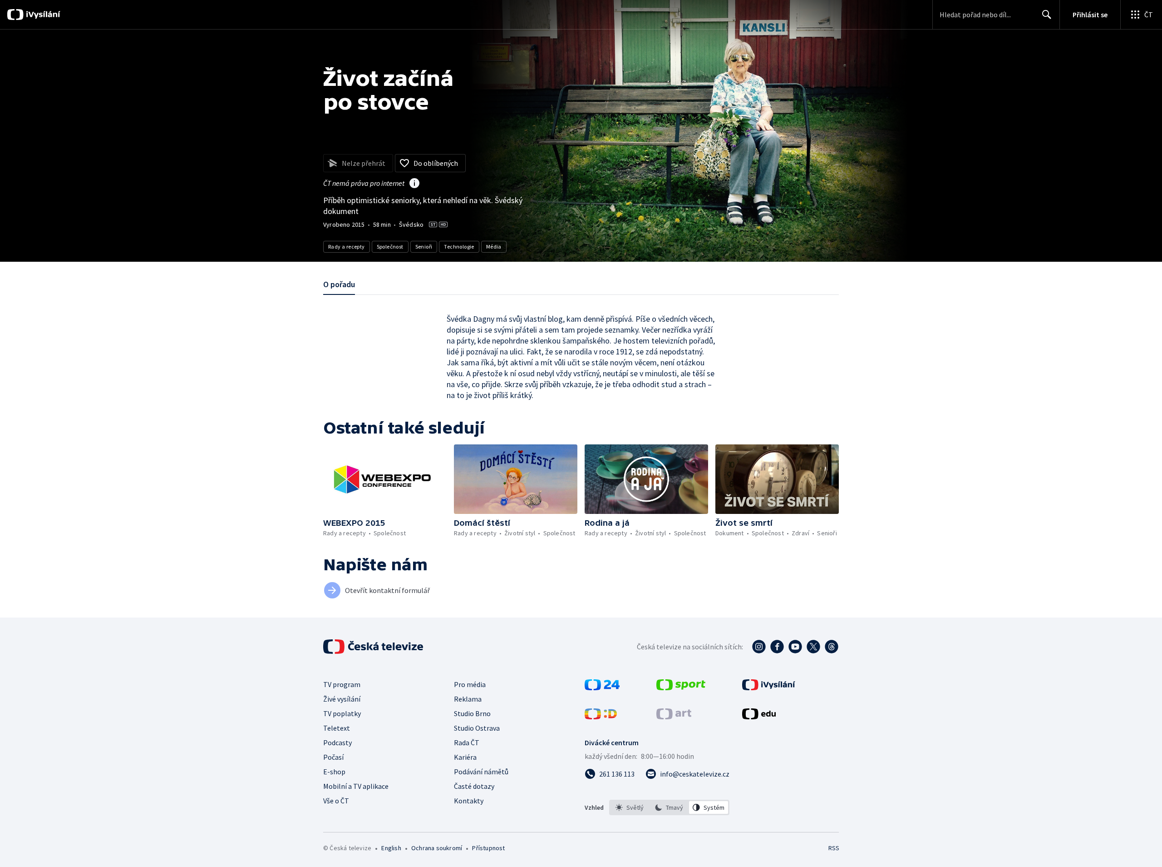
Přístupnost (488, 848)
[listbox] (669, 807)
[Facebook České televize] (777, 646)
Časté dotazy (474, 786)
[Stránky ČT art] (673, 716)
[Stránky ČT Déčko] (601, 716)
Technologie (459, 246)
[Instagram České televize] (759, 646)
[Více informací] (414, 184)
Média (494, 246)
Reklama (468, 698)
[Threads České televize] (831, 646)
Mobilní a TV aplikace (356, 786)
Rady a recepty (346, 246)
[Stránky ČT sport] (680, 687)
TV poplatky (342, 713)
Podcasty (337, 742)
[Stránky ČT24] (602, 687)
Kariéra (465, 757)
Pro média (470, 684)
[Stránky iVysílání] (768, 687)
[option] (630, 807)
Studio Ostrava (477, 727)
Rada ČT (466, 742)
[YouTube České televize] (795, 646)
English (391, 848)
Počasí (333, 757)
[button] (385, 479)
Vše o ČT (336, 800)
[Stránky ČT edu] (759, 716)
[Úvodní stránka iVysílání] (42, 14)
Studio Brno (472, 713)
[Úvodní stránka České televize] (374, 646)
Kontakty (468, 800)
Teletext (336, 727)
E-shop (334, 771)
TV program (341, 684)
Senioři (424, 246)
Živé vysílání (341, 698)
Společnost (390, 246)
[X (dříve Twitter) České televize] (813, 646)
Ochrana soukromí (436, 848)
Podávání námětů (481, 771)
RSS (833, 848)
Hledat (1046, 14)
